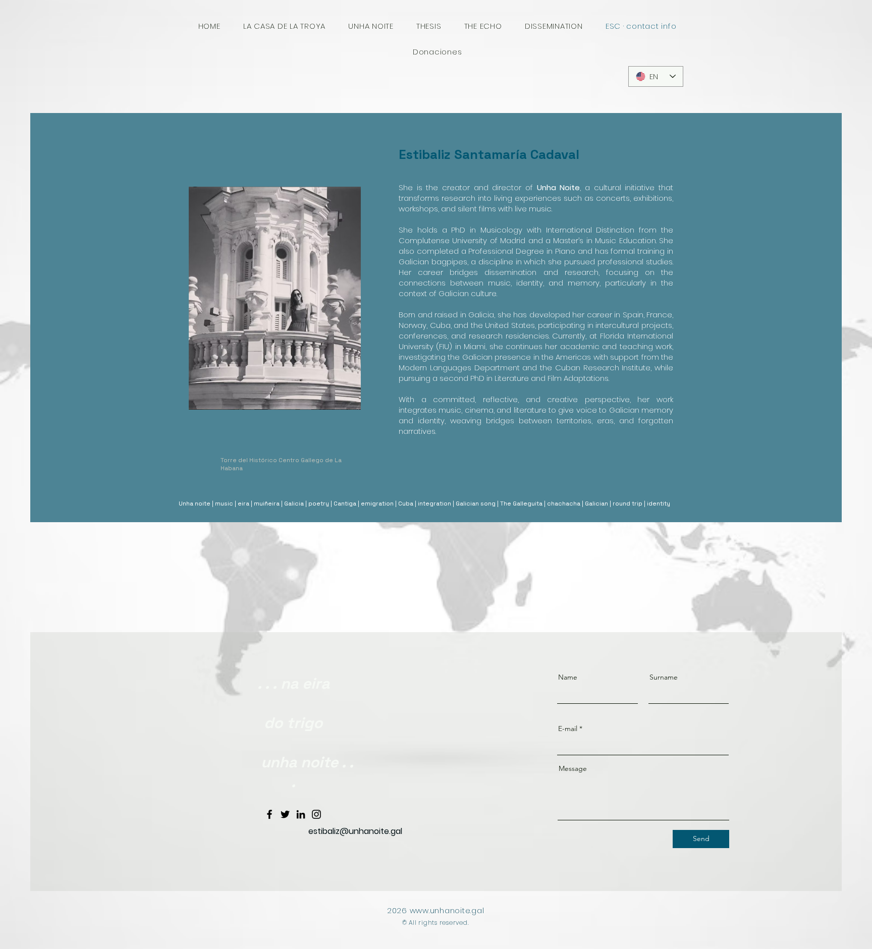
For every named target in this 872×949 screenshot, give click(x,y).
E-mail (567, 728)
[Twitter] (285, 814)
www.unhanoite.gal (447, 910)
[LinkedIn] (301, 814)
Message (573, 768)
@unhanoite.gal (371, 831)
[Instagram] (316, 814)
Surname (663, 677)
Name (567, 677)
